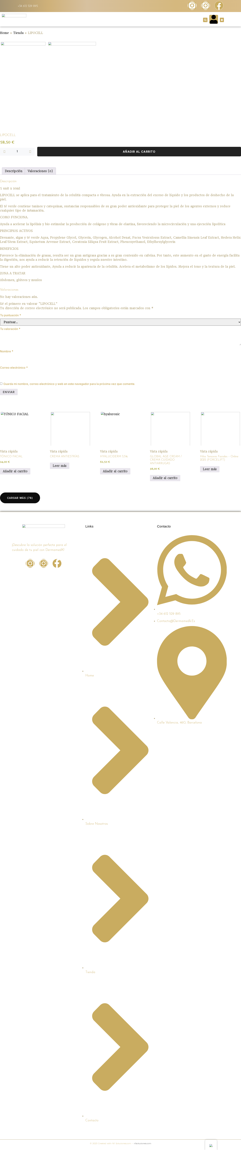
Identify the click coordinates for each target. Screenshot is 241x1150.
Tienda (18, 33)
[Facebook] (219, 5)
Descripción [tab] (13, 171)
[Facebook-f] (57, 563)
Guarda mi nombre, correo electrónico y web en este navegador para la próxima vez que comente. (69, 384)
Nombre (6, 351)
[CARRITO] (222, 20)
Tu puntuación (10, 315)
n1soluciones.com (142, 1143)
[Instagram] (192, 5)
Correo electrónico (14, 367)
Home (4, 33)
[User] (213, 19)
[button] (205, 20)
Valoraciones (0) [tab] (40, 171)
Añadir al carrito (139, 151)
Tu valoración (10, 329)
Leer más (60, 466)
